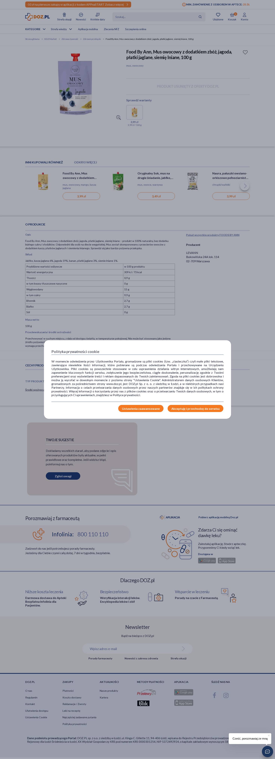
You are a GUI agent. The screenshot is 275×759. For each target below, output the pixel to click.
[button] (267, 751)
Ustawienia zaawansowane (141, 408)
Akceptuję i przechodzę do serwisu (195, 408)
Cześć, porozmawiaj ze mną (250, 738)
